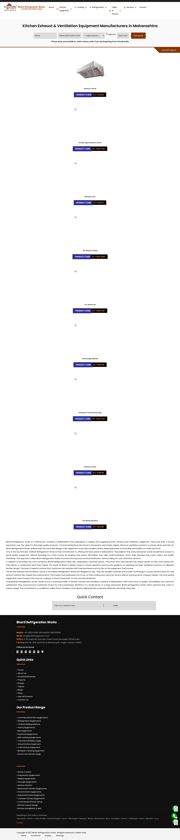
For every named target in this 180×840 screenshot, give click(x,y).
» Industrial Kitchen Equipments (31, 795)
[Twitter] (22, 652)
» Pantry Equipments (26, 727)
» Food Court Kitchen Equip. (29, 754)
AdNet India (81, 832)
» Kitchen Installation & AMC (29, 808)
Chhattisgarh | (133, 818)
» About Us (21, 673)
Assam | (65, 818)
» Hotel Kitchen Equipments (29, 792)
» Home (20, 670)
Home (51, 7)
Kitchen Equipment (64, 9)
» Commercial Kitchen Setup (29, 801)
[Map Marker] (42, 652)
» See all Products (25, 696)
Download (35, 835)
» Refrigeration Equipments (29, 721)
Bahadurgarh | (74, 818)
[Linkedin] (26, 652)
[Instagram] (30, 652)
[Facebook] (17, 652)
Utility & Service (115, 10)
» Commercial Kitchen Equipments (32, 717)
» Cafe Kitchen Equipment (28, 747)
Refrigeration (98, 7)
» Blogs (20, 689)
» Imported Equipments (27, 734)
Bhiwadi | (91, 818)
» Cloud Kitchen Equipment (29, 744)
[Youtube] (34, 652)
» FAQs (19, 693)
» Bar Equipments (24, 730)
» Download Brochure (26, 676)
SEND (116, 605)
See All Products (169, 50)
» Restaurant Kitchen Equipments (32, 788)
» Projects (21, 680)
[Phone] (173, 815)
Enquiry (48, 835)
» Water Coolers (24, 772)
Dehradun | (150, 818)
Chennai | (124, 818)
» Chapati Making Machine (28, 724)
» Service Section (24, 785)
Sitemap (60, 835)
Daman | (142, 818)
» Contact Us (22, 699)
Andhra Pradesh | (41, 818)
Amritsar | (30, 818)
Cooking (80, 7)
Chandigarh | (115, 818)
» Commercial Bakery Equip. (29, 740)
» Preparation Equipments (28, 775)
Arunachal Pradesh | (54, 818)
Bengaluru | (83, 818)
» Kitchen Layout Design (27, 805)
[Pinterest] (38, 652)
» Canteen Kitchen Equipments (31, 798)
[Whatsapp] (174, 808)
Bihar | (108, 818)
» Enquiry (20, 683)
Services (130, 7)
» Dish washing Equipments (29, 737)
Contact (143, 7)
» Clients (20, 686)
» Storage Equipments (27, 782)
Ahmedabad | (22, 818)
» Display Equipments (26, 778)
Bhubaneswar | (100, 818)
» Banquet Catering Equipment (31, 750)
